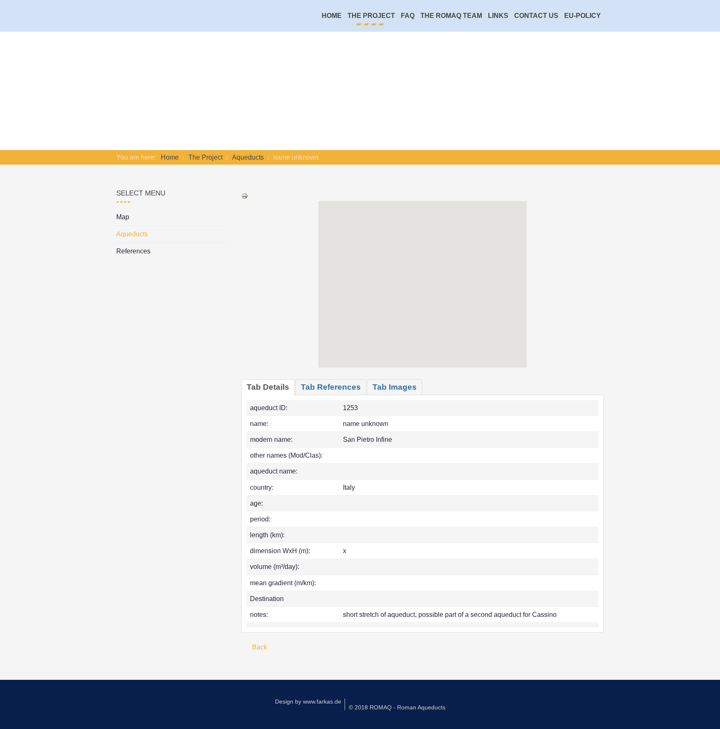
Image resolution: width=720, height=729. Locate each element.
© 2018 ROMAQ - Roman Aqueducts (397, 707)
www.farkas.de (322, 701)
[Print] (244, 195)
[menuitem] (332, 15)
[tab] (268, 387)
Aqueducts (132, 234)
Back (258, 647)
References (133, 251)
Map (122, 216)
